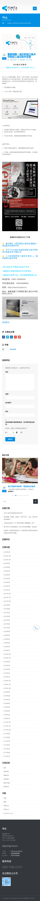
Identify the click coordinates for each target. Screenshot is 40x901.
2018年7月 (7, 700)
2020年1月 (7, 650)
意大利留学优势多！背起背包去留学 (21, 486)
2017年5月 (7, 749)
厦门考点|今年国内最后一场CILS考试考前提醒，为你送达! (20, 527)
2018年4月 (7, 711)
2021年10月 (7, 601)
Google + (15, 337)
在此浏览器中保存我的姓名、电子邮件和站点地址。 (19, 423)
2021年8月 (7, 609)
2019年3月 (7, 673)
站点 (6, 411)
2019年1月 (7, 677)
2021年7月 (7, 612)
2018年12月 (7, 681)
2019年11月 (7, 658)
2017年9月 (7, 734)
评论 (6, 372)
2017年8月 (7, 737)
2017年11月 (7, 726)
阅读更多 (10, 491)
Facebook (3, 337)
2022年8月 (7, 567)
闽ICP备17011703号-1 (29, 898)
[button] (12, 495)
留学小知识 (7, 783)
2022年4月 (7, 578)
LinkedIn (11, 337)
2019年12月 (7, 654)
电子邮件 (8, 403)
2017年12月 (7, 722)
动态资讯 (22, 60)
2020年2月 (7, 647)
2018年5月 (7, 707)
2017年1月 (7, 756)
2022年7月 (7, 571)
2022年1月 (7, 590)
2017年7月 (7, 741)
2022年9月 (7, 563)
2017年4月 (7, 752)
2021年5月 (7, 620)
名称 (7, 394)
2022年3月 (7, 582)
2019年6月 (7, 662)
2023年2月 (7, 552)
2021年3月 (7, 628)
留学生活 (6, 787)
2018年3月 (7, 715)
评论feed (6, 809)
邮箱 (19, 337)
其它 (5, 768)
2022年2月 (7, 586)
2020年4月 (7, 639)
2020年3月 (7, 643)
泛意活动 (6, 779)
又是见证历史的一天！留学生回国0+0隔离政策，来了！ (20, 523)
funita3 (15, 60)
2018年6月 (7, 703)
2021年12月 (7, 594)
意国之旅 (6, 775)
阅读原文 (6, 322)
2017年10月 (7, 730)
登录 (5, 802)
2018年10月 (7, 688)
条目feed (6, 806)
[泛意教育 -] (9, 8)
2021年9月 (7, 605)
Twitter (7, 337)
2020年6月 (7, 631)
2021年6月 (7, 616)
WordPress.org (8, 813)
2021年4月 (7, 624)
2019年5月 (7, 665)
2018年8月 (7, 696)
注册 (5, 798)
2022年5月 (7, 575)
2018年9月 (7, 692)
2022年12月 (7, 556)
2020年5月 (7, 635)
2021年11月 (7, 597)
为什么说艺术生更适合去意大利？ (13, 513)
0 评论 (30, 60)
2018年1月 (7, 718)
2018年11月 (7, 684)
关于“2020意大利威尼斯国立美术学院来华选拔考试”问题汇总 (20, 251)
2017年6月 (7, 745)
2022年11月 (7, 560)
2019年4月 (7, 669)
